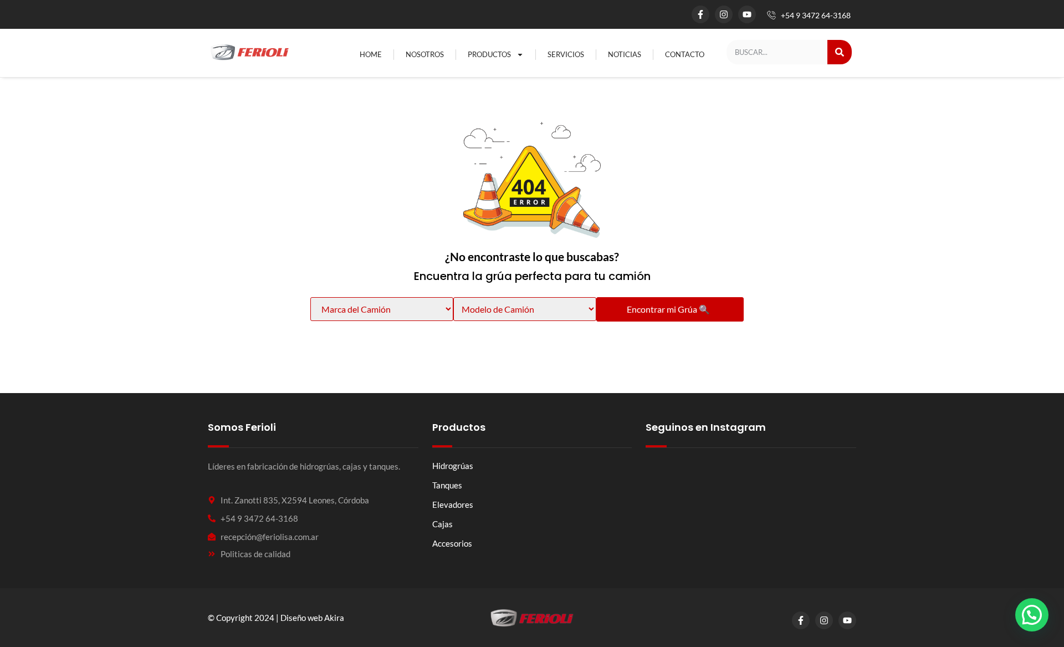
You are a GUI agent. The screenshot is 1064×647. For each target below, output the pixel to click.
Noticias (624, 54)
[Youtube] (747, 14)
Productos (489, 54)
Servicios (566, 54)
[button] (1031, 614)
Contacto (684, 54)
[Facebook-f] (700, 14)
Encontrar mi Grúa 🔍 (668, 309)
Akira (334, 618)
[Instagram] (724, 14)
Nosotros (425, 54)
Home (371, 54)
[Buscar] (839, 52)
